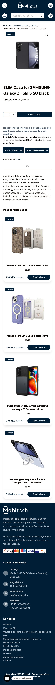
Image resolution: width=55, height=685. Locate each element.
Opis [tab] (27, 166)
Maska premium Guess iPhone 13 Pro (27, 335)
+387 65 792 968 (18, 586)
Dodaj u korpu (34, 114)
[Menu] (4, 15)
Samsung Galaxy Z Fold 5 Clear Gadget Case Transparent (27, 481)
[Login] (50, 15)
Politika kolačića (11, 646)
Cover (19, 159)
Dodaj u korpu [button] (39, 277)
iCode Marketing (33, 677)
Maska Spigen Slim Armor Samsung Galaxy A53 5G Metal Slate (27, 407)
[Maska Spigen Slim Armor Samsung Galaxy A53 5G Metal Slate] (27, 380)
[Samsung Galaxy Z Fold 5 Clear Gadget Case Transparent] (27, 453)
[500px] (4, 5)
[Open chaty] (7, 678)
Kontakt (7, 660)
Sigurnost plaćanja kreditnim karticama (22, 639)
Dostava (7, 653)
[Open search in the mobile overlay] (27, 15)
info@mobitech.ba (19, 595)
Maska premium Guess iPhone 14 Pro (27, 265)
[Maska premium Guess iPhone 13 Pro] (27, 310)
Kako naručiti (9, 628)
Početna (7, 624)
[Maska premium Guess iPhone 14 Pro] (27, 240)
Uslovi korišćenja (11, 642)
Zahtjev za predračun (13, 657)
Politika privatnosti (12, 649)
